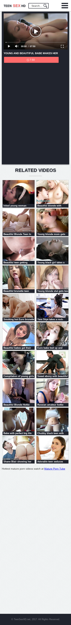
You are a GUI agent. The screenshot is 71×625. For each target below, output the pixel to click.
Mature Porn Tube (54, 468)
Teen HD (15, 5)
